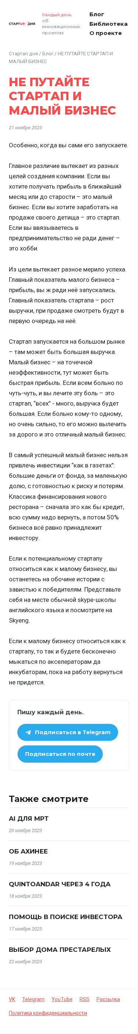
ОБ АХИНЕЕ (28, 851)
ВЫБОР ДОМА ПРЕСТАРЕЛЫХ (60, 949)
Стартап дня (23, 53)
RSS (84, 999)
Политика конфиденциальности (48, 1013)
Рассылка (108, 999)
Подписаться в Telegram (73, 732)
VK (12, 999)
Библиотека (108, 23)
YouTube (62, 999)
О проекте (105, 32)
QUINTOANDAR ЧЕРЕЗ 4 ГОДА (60, 884)
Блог (96, 14)
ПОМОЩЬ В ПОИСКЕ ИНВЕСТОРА (66, 917)
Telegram (33, 999)
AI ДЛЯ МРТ (29, 818)
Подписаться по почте (60, 753)
